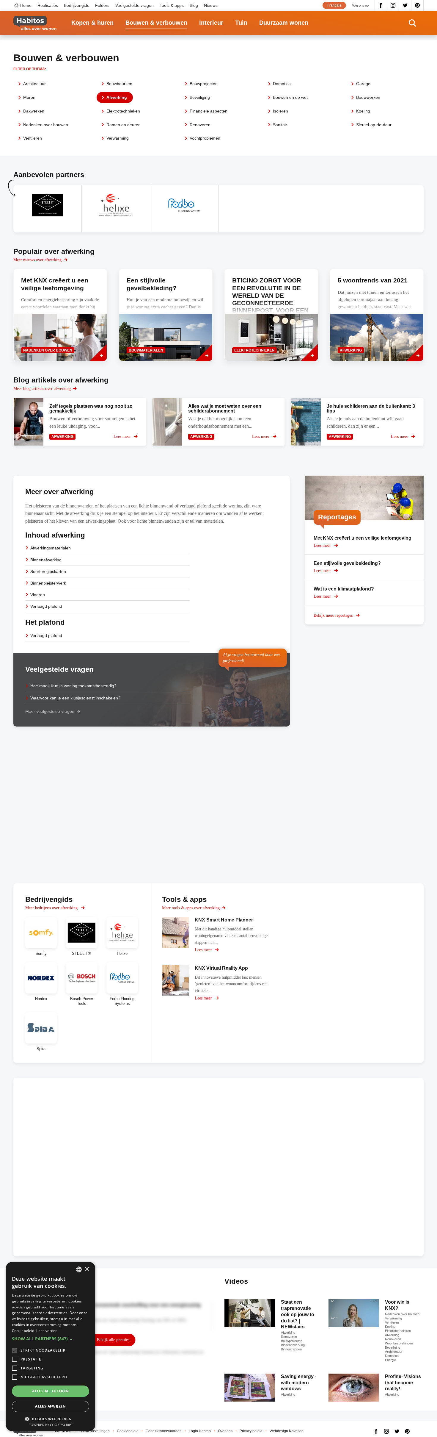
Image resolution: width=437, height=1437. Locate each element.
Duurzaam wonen (283, 22)
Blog (194, 5)
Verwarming (117, 138)
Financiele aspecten (208, 111)
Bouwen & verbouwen (156, 22)
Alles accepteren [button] (50, 1391)
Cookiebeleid (128, 1431)
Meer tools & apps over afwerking (191, 908)
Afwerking (116, 97)
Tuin (241, 22)
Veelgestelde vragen (134, 5)
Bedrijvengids (76, 5)
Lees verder (46, 1330)
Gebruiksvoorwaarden (164, 1431)
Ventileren (32, 138)
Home (26, 5)
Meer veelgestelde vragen (49, 711)
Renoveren (200, 124)
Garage (363, 83)
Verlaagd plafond (46, 606)
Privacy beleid (251, 1431)
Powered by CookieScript (51, 1424)
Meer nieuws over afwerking (37, 260)
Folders (102, 5)
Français (334, 5)
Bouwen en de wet (290, 97)
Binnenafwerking (46, 559)
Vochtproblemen (205, 138)
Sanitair (280, 124)
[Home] (34, 23)
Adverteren (62, 1431)
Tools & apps (172, 5)
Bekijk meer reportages (334, 615)
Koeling (363, 111)
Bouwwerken (368, 97)
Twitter (405, 5)
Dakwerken (33, 111)
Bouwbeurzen (119, 83)
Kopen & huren (92, 22)
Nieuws (211, 5)
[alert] (50, 1346)
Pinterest (417, 5)
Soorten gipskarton (48, 571)
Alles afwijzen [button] (50, 1406)
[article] (47, 208)
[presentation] (60, 315)
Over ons (225, 1431)
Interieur (211, 22)
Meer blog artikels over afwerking (42, 388)
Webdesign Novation (287, 1431)
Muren (29, 97)
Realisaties (47, 5)
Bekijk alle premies (113, 1340)
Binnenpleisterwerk (48, 583)
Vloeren (37, 594)
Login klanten (200, 1431)
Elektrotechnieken (123, 111)
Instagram (393, 5)
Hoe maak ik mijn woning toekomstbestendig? (73, 685)
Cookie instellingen (94, 1431)
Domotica (282, 83)
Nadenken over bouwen (45, 124)
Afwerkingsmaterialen (50, 548)
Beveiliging (200, 97)
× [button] (87, 1269)
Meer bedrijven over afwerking (52, 908)
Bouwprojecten (204, 83)
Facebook (381, 5)
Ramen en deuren (123, 124)
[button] (50, 1339)
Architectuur (34, 83)
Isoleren (280, 111)
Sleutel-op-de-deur (374, 124)
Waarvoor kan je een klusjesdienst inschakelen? (75, 698)
